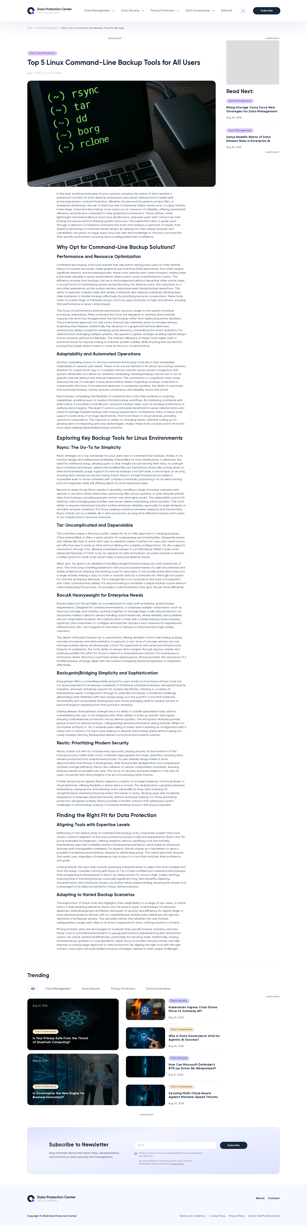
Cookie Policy (217, 1216)
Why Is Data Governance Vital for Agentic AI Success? (194, 1037)
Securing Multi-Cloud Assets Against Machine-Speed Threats (193, 1095)
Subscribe (267, 10)
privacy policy (177, 1164)
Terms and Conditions (193, 1216)
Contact (274, 1198)
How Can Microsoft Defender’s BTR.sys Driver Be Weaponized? (192, 1066)
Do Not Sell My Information (264, 1216)
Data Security (130, 10)
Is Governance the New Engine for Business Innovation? (59, 1095)
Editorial (226, 10)
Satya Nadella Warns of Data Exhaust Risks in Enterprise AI (248, 139)
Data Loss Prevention (42, 53)
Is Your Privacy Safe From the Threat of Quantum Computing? (60, 1040)
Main (30, 28)
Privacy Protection (163, 10)
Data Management (97, 10)
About (260, 1198)
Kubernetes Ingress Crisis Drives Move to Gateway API (193, 1009)
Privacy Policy (237, 1216)
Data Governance (198, 10)
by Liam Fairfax (53, 73)
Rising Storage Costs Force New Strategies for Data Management (252, 109)
